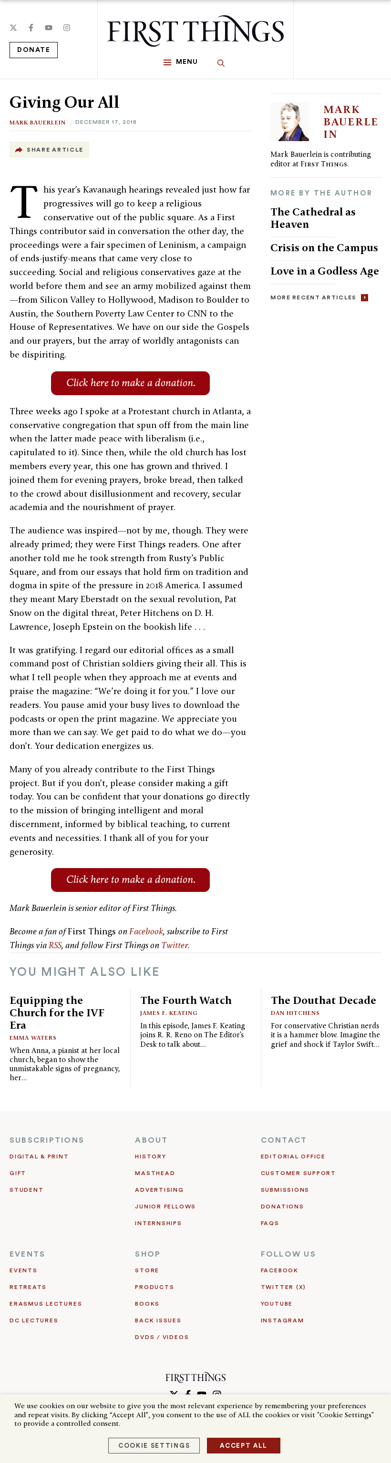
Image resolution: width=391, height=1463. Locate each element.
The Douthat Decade (323, 1000)
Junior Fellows (165, 1206)
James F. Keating (169, 1012)
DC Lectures (34, 1320)
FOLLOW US (288, 1254)
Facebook (146, 931)
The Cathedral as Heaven (313, 218)
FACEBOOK (279, 1270)
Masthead (155, 1173)
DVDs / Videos (162, 1337)
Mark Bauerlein (38, 122)
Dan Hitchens (295, 1012)
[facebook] (31, 27)
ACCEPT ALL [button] (244, 1446)
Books (147, 1304)
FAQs (270, 1223)
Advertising (159, 1190)
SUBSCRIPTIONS (47, 1140)
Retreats (28, 1287)
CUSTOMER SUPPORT (298, 1173)
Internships (158, 1223)
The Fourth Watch (186, 1000)
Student (26, 1190)
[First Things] (195, 31)
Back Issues (158, 1320)
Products (154, 1287)
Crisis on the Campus (324, 247)
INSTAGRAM (282, 1320)
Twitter (174, 945)
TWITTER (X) (283, 1287)
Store (147, 1270)
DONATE (33, 50)
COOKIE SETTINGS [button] (154, 1446)
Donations (282, 1206)
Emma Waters (33, 1037)
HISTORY (150, 1156)
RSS (55, 945)
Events (24, 1270)
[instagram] (67, 27)
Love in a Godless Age (324, 270)
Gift (18, 1173)
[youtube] (48, 27)
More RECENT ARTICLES (313, 297)
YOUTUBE (277, 1304)
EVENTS (27, 1254)
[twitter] (13, 27)
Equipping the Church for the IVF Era (57, 1012)
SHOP (148, 1254)
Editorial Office (293, 1156)
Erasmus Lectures (46, 1304)
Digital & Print (39, 1156)
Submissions (285, 1190)
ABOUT (151, 1140)
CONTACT (284, 1140)
